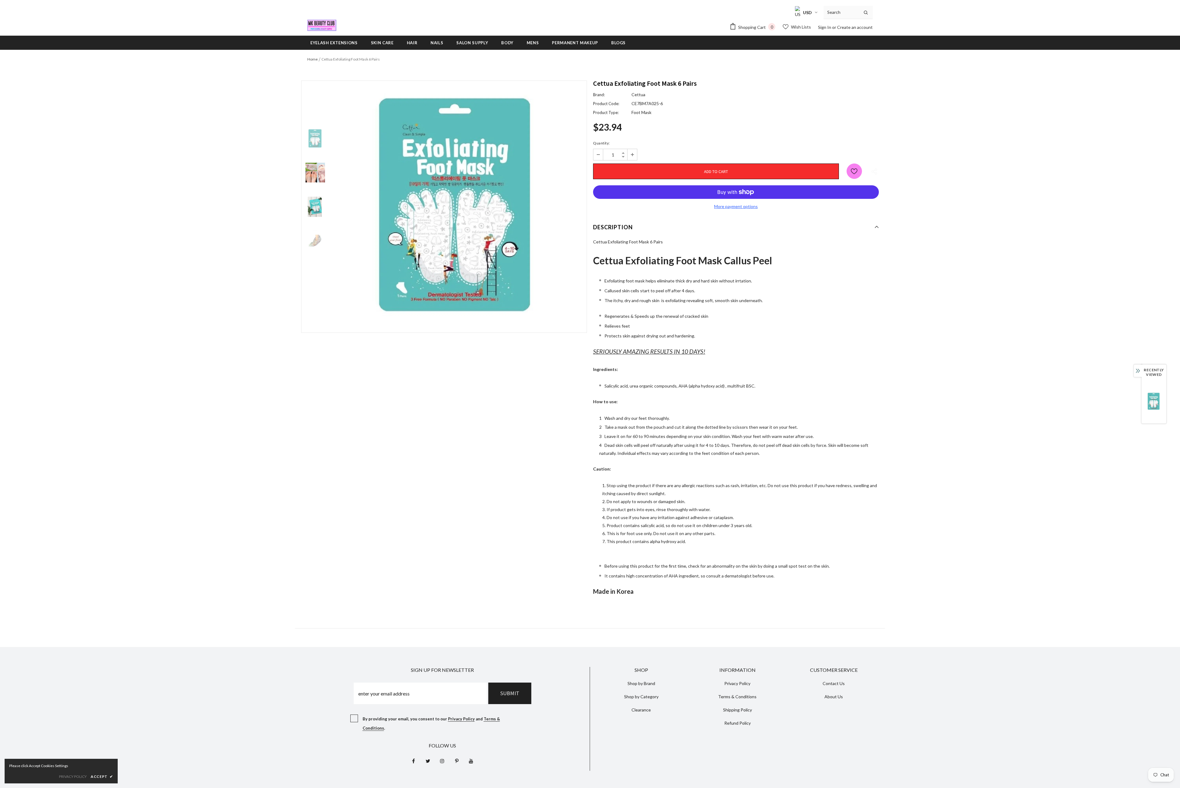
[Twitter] (427, 760)
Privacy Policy (461, 718)
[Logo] (321, 25)
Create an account (855, 27)
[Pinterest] (456, 760)
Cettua (638, 94)
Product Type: (606, 112)
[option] (458, 206)
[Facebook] (413, 760)
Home (312, 59)
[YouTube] (471, 760)
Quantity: (601, 143)
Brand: (599, 94)
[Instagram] (442, 760)
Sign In (825, 27)
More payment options (736, 206)
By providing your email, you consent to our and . (431, 723)
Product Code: (606, 103)
